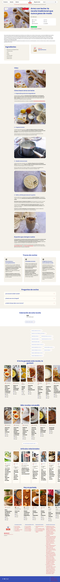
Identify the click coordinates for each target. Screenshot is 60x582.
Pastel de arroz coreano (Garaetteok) (31, 388)
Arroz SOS (15, 4)
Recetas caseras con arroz (36, 330)
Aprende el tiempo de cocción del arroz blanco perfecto (16, 475)
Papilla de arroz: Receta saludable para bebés (48, 390)
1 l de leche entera (10, 51)
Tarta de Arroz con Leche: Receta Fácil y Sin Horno (34, 431)
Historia (17, 2)
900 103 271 (6, 533)
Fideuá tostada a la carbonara (35, 513)
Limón (8, 52)
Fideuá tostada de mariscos (43, 513)
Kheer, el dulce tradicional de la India (16, 388)
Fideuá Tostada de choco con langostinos (27, 513)
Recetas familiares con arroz (36, 350)
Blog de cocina (37, 2)
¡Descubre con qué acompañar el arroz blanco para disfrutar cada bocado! (8, 474)
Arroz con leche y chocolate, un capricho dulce (40, 390)
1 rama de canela (9, 55)
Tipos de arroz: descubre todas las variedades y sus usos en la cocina (52, 474)
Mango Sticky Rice (23, 388)
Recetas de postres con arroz (24, 4)
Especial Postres (42, 49)
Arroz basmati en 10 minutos (50, 514)
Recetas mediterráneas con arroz (37, 352)
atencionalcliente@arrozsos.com (8, 534)
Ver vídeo (25, 8)
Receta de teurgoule (51, 428)
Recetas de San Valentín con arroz (37, 344)
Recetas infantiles (47, 350)
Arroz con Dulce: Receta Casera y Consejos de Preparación (57, 389)
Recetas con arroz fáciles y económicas (38, 333)
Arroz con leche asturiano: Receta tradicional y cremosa (7, 389)
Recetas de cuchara (35, 336)
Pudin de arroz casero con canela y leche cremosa (25, 431)
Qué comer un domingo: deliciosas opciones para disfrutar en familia (43, 475)
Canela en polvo (9, 58)
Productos (5, 2)
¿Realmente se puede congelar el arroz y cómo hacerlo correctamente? (26, 471)
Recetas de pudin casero (36, 341)
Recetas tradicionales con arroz (37, 355)
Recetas (11, 2)
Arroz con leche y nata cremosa (7, 430)
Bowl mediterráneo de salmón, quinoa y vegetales (8, 512)
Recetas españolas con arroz (36, 347)
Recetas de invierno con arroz (46, 336)
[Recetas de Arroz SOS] (30, 2)
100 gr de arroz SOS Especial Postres (12, 49)
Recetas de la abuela (35, 338)
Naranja (8, 54)
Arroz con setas (17, 511)
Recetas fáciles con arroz (48, 347)
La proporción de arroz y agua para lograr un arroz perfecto (35, 474)
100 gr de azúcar (9, 56)
